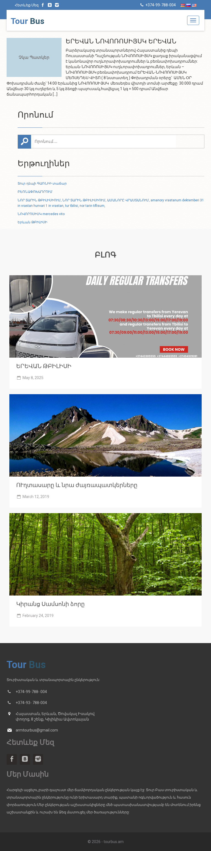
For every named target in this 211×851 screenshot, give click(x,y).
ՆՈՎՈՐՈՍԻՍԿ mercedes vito (41, 214)
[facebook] (43, 5)
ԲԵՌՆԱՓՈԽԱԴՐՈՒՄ (35, 192)
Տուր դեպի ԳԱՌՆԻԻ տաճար (42, 183)
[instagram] (57, 5)
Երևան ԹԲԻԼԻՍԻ (32, 222)
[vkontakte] (50, 5)
